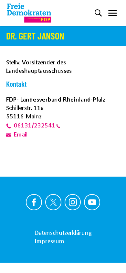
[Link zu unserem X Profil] (53, 202)
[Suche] (98, 12)
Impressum (49, 241)
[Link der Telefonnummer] (10, 125)
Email (20, 134)
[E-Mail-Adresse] (10, 134)
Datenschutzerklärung (63, 232)
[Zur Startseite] (29, 13)
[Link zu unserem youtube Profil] (92, 202)
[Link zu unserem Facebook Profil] (34, 202)
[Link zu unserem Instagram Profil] (73, 202)
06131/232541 (34, 125)
